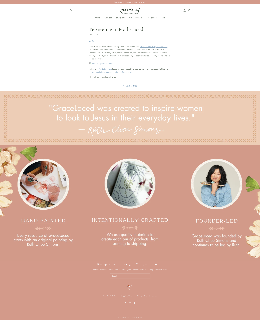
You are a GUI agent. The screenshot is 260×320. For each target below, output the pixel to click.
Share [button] (94, 41)
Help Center (114, 296)
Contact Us (153, 296)
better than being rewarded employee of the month (110, 72)
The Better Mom (105, 69)
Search (105, 296)
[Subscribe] (147, 276)
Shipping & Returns (128, 296)
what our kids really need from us (153, 46)
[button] (71, 10)
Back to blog (131, 85)
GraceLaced (126, 317)
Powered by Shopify (136, 317)
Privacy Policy (142, 296)
